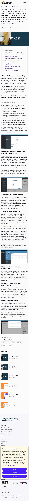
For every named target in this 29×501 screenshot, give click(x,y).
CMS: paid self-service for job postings (14, 52)
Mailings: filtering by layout (11, 70)
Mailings (19, 342)
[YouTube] (5, 492)
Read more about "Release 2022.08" (14, 376)
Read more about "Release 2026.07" (14, 405)
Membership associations (6, 429)
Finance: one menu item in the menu (13, 58)
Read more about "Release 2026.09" (14, 386)
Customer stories (5, 427)
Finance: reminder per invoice (12, 60)
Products (3, 439)
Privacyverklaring (17, 495)
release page (10, 23)
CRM (3, 342)
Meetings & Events (7, 345)
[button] (2, 28)
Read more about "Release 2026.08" (14, 395)
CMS (8, 342)
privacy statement (11, 465)
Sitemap (22, 497)
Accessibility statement (14, 497)
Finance (13, 342)
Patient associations (5, 434)
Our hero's (3, 425)
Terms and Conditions (6, 495)
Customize (14, 472)
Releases (3, 445)
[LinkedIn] (2, 492)
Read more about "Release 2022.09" (14, 367)
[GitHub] (8, 492)
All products (4, 441)
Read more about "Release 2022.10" (14, 357)
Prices (2, 443)
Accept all (14, 469)
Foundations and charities (7, 431)
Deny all (14, 476)
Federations (3, 436)
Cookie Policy (5, 497)
